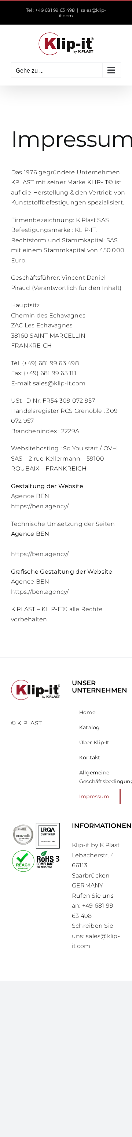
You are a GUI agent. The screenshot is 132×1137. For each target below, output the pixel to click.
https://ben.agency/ (40, 506)
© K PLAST (26, 723)
